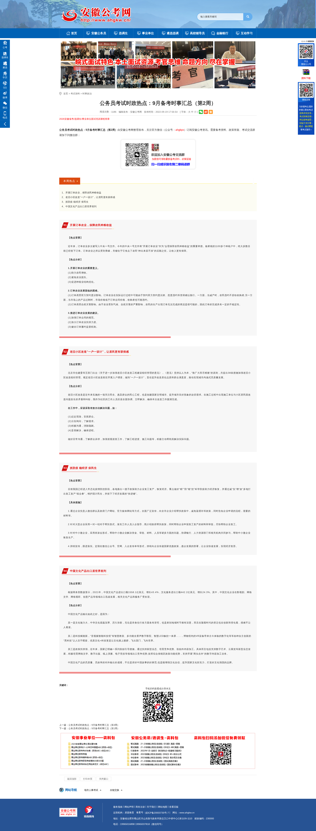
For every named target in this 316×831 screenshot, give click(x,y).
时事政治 (87, 93)
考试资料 (75, 93)
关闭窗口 (103, 779)
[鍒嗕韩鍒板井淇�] (201, 112)
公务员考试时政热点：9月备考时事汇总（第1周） (93, 728)
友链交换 (114, 790)
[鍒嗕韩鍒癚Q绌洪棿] (211, 112)
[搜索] (247, 17)
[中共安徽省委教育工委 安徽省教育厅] (99, 15)
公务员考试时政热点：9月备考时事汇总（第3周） (93, 725)
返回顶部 (71, 779)
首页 (65, 93)
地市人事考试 (91, 790)
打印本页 (87, 779)
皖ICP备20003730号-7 (157, 812)
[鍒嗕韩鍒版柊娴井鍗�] (206, 112)
